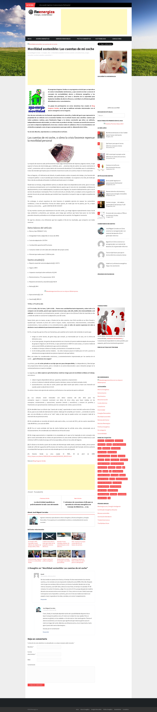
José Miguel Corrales (34, 53)
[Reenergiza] (41, 12)
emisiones (101, 460)
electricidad (121, 456)
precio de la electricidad (104, 483)
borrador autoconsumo (119, 444)
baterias (109, 444)
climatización (106, 448)
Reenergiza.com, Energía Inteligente (109, 506)
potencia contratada (121, 479)
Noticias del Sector (103, 420)
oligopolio (122, 475)
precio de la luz (117, 483)
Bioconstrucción (103, 400)
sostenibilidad (47, 55)
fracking (119, 467)
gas (124, 467)
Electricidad (101, 410)
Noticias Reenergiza (104, 423)
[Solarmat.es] (113, 62)
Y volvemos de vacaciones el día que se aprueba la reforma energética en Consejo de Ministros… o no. (78, 504)
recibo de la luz (102, 490)
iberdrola (105, 471)
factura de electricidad (117, 463)
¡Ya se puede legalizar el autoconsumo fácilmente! (54, 5)
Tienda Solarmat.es (104, 520)
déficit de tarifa (112, 452)
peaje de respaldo (103, 479)
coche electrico (115, 448)
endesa (107, 460)
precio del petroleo (103, 486)
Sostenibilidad (100, 39)
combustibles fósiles (79, 53)
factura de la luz (102, 467)
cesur (99, 448)
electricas (114, 456)
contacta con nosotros (114, 338)
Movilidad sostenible (58, 53)
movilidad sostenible (39, 55)
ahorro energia (109, 441)
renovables (113, 494)
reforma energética (103, 494)
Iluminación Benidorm (104, 517)
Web (29, 660)
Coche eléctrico (102, 403)
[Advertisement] (94, 22)
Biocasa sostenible (103, 513)
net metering (114, 475)
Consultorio (116, 39)
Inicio (29, 39)
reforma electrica (112, 490)
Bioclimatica (101, 396)
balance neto (101, 444)
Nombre (31, 647)
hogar (99, 471)
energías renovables (103, 463)
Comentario (31, 665)
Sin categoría (102, 430)
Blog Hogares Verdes (39, 461)
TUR (109, 498)
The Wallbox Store (103, 523)
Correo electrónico (32, 653)
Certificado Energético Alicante (107, 510)
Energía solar (123, 460)
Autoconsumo (102, 393)
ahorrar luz (101, 441)
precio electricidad (115, 486)
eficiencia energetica (104, 456)
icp (110, 471)
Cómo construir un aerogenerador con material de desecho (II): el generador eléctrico (117, 244)
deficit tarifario (102, 452)
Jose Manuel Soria (118, 471)
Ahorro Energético (42, 39)
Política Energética (84, 39)
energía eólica (115, 460)
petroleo (112, 479)
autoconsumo (119, 441)
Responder (44, 599)
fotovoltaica (111, 467)
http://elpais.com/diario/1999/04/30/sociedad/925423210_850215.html (50, 456)
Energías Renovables (63, 39)
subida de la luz (102, 498)
